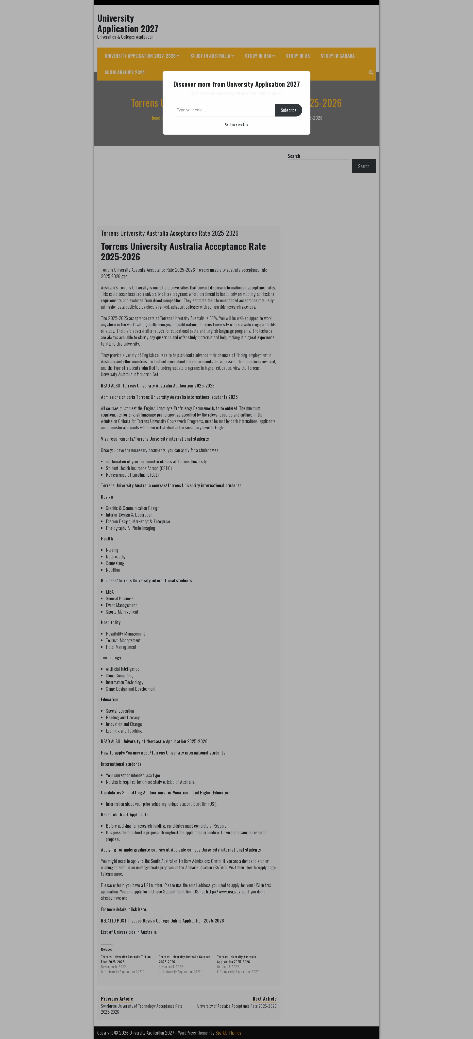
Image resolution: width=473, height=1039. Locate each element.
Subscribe (289, 110)
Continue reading (236, 124)
